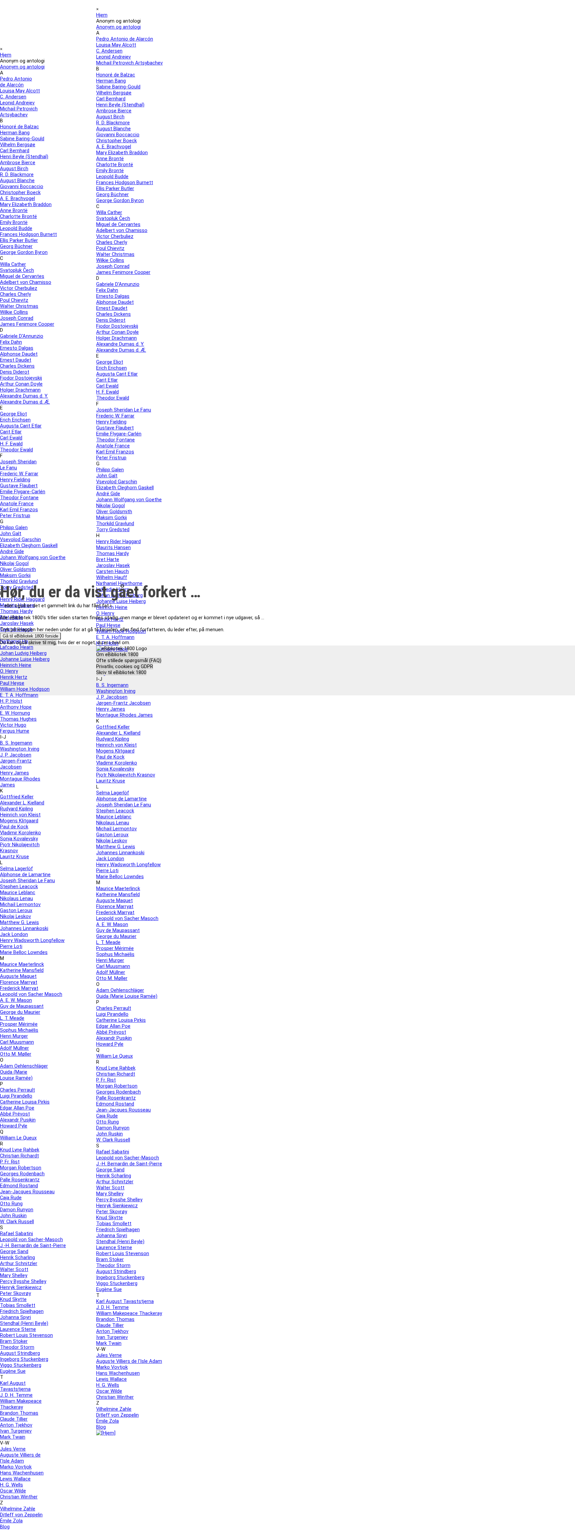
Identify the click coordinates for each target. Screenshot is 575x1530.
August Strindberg (20, 1353)
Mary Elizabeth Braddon (26, 204)
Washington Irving (19, 749)
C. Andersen (13, 97)
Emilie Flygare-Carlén (22, 492)
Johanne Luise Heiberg (25, 659)
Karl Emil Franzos (19, 510)
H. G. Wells (11, 1485)
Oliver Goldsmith (18, 569)
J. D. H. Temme (16, 1395)
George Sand (14, 1251)
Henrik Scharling (17, 1257)
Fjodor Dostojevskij (21, 378)
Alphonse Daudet (19, 354)
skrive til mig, (42, 643)
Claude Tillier (14, 1419)
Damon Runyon (16, 1210)
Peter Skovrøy (15, 1293)
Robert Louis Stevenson (26, 1335)
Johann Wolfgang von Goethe (33, 557)
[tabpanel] (287, 602)
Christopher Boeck (20, 192)
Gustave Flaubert (19, 486)
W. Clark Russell (17, 1222)
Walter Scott (14, 1269)
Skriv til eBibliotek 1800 (121, 672)
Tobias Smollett (17, 1305)
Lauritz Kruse (14, 857)
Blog (5, 1527)
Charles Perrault (17, 1090)
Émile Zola (11, 1521)
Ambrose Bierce (17, 163)
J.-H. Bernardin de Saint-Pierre (33, 1245)
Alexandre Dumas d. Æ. (25, 402)
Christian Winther (19, 1497)
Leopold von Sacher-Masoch (31, 1239)
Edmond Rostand (19, 1186)
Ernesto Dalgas (16, 348)
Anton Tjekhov (16, 1425)
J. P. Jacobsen (15, 755)
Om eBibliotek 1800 (117, 654)
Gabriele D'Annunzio (21, 336)
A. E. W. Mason (16, 1000)
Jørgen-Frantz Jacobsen (16, 764)
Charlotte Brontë (18, 216)
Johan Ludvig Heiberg (23, 653)
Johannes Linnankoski (24, 928)
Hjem (101, 15)
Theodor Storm (17, 1347)
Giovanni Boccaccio (21, 186)
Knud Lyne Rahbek (19, 1150)
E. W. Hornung (15, 713)
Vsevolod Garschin (20, 539)
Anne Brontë (14, 210)
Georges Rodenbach (22, 1174)
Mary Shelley (13, 1275)
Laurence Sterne (18, 1329)
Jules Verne (13, 1449)
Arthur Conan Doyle (21, 384)
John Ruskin (13, 1216)
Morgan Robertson (20, 1168)
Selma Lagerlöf (16, 869)
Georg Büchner (16, 246)
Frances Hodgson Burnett (28, 234)
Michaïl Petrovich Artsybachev (19, 112)
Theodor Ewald (16, 450)
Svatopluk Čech (17, 270)
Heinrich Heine (15, 665)
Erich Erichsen (15, 420)
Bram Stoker (14, 1341)
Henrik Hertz (13, 677)
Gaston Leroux (16, 910)
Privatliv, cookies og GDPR (124, 666)
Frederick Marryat (19, 988)
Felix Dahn (11, 342)
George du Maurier (20, 1012)
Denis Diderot (14, 372)
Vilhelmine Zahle (17, 1509)
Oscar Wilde (13, 1491)
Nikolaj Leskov (15, 916)
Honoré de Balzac (19, 127)
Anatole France (17, 504)
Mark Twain (12, 1437)
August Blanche (17, 180)
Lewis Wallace (15, 1479)
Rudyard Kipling (16, 809)
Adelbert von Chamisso (25, 282)
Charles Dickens (17, 366)
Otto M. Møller (15, 1054)
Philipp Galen (14, 527)
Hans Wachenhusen (22, 1473)
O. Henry (9, 671)
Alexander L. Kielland (22, 803)
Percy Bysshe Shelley (23, 1281)
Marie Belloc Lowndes (24, 952)
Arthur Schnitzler (18, 1263)
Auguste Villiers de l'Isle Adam (20, 1458)
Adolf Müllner (14, 1048)
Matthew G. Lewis (19, 922)
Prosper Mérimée (19, 1024)
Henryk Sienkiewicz (21, 1287)
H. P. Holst (11, 701)
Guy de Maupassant (22, 1006)
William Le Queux (18, 1138)
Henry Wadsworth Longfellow (32, 940)
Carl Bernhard (14, 151)
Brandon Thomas (19, 1413)
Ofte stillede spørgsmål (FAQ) (128, 660)
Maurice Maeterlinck (22, 964)
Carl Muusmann (17, 1042)
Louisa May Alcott (20, 91)
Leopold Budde (16, 228)
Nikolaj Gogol (14, 563)
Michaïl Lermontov (20, 904)
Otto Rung (11, 1204)
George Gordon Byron (24, 252)
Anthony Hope (16, 707)
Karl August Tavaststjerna (15, 1386)
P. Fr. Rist (10, 1162)
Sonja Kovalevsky (19, 839)
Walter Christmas (19, 306)
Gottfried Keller (17, 797)
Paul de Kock (14, 827)
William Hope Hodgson (25, 689)
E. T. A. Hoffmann (19, 695)
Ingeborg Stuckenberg (24, 1359)
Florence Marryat (18, 982)
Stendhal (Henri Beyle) (24, 1323)
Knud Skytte (13, 1299)
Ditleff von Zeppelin (21, 1515)
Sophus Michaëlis (19, 1030)
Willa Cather (13, 264)
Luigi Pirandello (16, 1096)
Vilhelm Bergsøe (17, 145)
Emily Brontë (14, 222)
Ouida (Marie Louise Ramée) (16, 1075)
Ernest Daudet (15, 360)
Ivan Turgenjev (16, 1431)
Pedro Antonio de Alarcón (124, 39)
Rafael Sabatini (16, 1233)
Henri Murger (14, 1036)
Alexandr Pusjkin (18, 1120)
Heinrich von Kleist (20, 815)
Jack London (14, 934)
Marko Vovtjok (16, 1467)
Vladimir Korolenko (20, 833)
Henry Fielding (15, 480)
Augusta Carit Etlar (21, 426)
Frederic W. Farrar (19, 474)
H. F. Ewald (11, 444)
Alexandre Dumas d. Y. (24, 396)
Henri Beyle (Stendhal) (24, 157)
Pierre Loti (11, 946)
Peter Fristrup (15, 516)
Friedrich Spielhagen (22, 1311)
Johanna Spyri (15, 1317)
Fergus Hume (14, 731)
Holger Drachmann (20, 390)
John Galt (10, 533)
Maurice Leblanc (17, 892)
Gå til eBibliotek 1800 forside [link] (30, 636)
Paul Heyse (12, 683)
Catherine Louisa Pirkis (25, 1102)
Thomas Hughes (18, 719)
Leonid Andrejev (17, 103)
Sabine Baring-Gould (22, 139)
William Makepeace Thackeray (21, 1404)
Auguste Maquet (18, 976)
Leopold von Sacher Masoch (31, 994)
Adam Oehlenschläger (24, 1066)
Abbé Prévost (15, 1114)
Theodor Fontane (19, 498)
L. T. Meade (12, 1018)
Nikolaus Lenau (16, 898)
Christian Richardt (19, 1156)
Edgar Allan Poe (17, 1108)
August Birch (14, 169)
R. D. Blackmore (17, 174)
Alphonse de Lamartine (25, 875)
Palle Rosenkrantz (20, 1180)
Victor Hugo (13, 725)
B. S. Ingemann (16, 743)
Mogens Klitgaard (19, 821)
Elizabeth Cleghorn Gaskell (29, 545)
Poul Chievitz (14, 300)
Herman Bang (15, 133)
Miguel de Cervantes (22, 276)
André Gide (12, 551)
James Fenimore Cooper (27, 324)
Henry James (14, 773)
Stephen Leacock (19, 886)
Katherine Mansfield (22, 970)
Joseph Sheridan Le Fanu (27, 880)
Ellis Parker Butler (19, 240)
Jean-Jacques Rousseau (27, 1192)
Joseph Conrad (16, 318)
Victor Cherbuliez (18, 288)
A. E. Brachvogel (17, 198)
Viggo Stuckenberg (20, 1365)
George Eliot (13, 414)
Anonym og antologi (118, 27)
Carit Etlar (11, 432)
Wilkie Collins (14, 312)
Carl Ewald (11, 438)
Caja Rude (11, 1198)
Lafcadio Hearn (16, 647)
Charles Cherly (15, 294)
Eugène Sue (13, 1371)
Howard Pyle (13, 1126)
